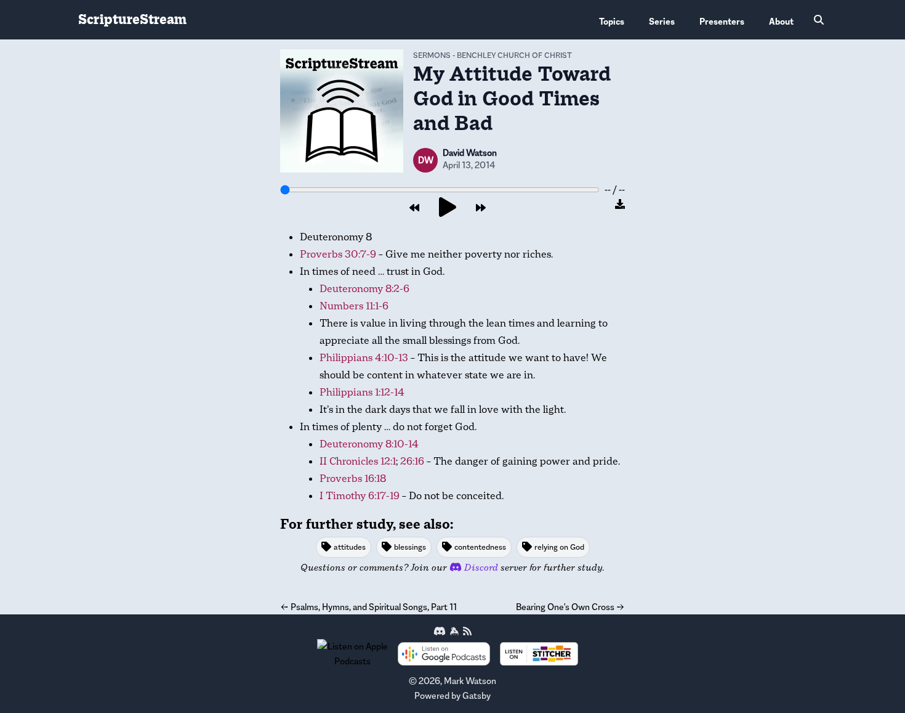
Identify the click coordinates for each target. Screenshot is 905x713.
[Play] (447, 208)
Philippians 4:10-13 (364, 357)
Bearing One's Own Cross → (570, 607)
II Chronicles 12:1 (358, 461)
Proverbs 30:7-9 (338, 254)
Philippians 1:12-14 (362, 392)
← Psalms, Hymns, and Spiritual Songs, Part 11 (368, 607)
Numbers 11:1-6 (354, 305)
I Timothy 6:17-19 (360, 495)
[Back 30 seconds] (414, 208)
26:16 (412, 461)
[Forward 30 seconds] (481, 208)
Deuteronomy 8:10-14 (369, 444)
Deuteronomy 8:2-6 (364, 288)
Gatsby (476, 695)
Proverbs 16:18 (353, 478)
